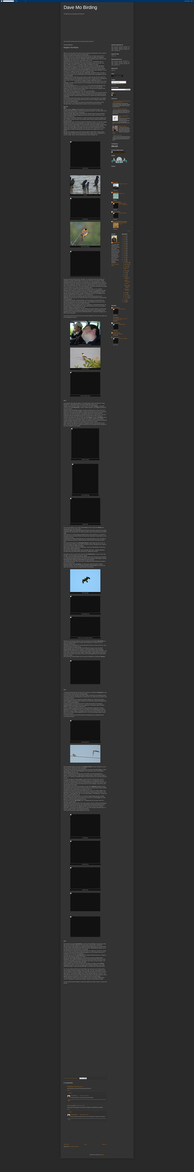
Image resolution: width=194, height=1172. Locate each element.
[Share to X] (83, 1078)
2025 (124, 237)
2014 (124, 257)
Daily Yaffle (115, 182)
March (126, 294)
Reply (68, 1090)
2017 (124, 252)
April (126, 292)
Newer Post (66, 1144)
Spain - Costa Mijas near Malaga (120, 109)
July (125, 272)
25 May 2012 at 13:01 (78, 1086)
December (127, 262)
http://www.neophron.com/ (82, 85)
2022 (124, 243)
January (126, 297)
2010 (124, 301)
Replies (70, 1093)
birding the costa (116, 332)
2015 (124, 255)
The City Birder (116, 307)
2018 (124, 250)
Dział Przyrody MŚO (71, 1105)
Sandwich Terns (122, 193)
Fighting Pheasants (127, 281)
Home (85, 1144)
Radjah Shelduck (122, 324)
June (126, 274)
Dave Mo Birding (80, 7)
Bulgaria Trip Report (117, 135)
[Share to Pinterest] (86, 1078)
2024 (124, 239)
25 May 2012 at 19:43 (84, 1095)
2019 (124, 248)
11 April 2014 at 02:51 (84, 1114)
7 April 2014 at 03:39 (80, 1105)
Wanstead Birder (116, 211)
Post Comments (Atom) (74, 1146)
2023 (124, 241)
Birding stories (116, 337)
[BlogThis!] (81, 1078)
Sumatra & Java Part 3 (123, 183)
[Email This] (80, 1078)
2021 (124, 245)
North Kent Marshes (126, 290)
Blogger (102, 1154)
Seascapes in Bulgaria (123, 338)
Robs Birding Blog (117, 202)
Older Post (104, 1144)
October (126, 266)
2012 (124, 261)
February (126, 296)
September (127, 267)
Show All (129, 230)
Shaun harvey (70, 1086)
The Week (126, 283)
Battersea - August (122, 126)
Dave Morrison (74, 1095)
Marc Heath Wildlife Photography (120, 221)
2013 (124, 259)
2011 (124, 300)
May (125, 276)
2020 (124, 246)
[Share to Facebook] (84, 1078)
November (127, 264)
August (126, 270)
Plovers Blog (116, 192)
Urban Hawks (116, 317)
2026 (124, 236)
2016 (124, 253)
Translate (121, 84)
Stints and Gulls (116, 323)
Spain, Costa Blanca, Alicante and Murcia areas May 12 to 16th (121, 102)
